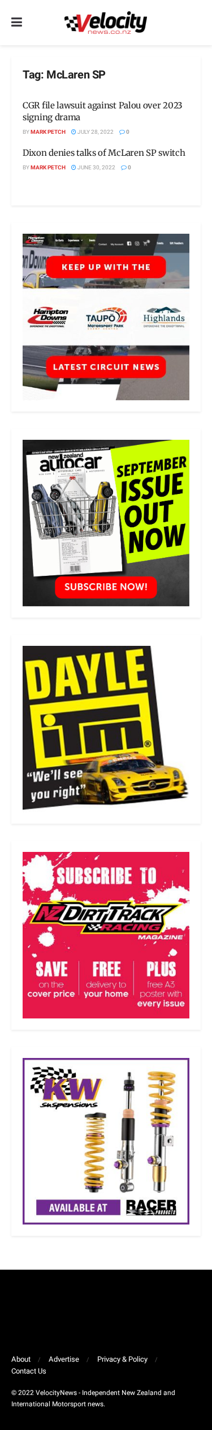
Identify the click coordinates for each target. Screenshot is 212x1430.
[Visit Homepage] (105, 22)
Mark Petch (48, 132)
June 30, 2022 (95, 168)
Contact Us (28, 1371)
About (21, 1359)
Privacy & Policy (122, 1359)
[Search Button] (195, 22)
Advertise (64, 1359)
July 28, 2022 (95, 132)
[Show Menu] (16, 22)
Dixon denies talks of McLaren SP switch (104, 152)
